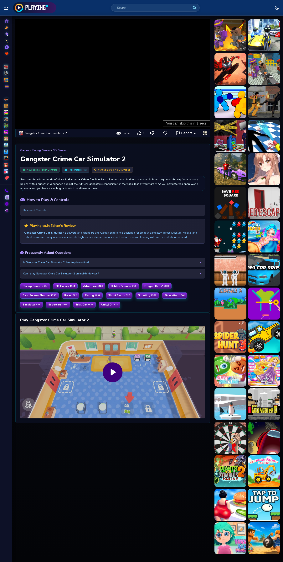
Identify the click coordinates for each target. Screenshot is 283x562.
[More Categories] (6, 86)
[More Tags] (6, 178)
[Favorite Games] (6, 53)
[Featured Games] (6, 40)
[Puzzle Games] (6, 80)
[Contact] (6, 191)
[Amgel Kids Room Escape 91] (230, 270)
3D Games (59, 150)
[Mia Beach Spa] (264, 236)
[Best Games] (6, 34)
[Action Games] (6, 73)
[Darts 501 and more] (230, 438)
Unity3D (109, 304)
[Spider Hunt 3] (230, 337)
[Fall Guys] (6, 151)
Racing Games (41, 150)
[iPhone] (6, 112)
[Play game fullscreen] (205, 133)
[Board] (6, 145)
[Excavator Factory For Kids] (264, 471)
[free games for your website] (6, 119)
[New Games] (6, 27)
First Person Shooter (39, 295)
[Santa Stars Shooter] (230, 236)
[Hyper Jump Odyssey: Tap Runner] (264, 505)
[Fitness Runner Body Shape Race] (230, 505)
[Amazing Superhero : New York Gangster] (230, 69)
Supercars (58, 304)
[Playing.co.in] (34, 8)
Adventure (93, 286)
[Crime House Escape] (230, 136)
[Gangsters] (264, 404)
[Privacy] (6, 210)
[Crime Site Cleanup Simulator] (264, 136)
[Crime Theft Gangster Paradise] (230, 169)
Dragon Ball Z (156, 286)
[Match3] (6, 138)
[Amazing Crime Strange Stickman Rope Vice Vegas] (264, 35)
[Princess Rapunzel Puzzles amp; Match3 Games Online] (264, 371)
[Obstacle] (6, 171)
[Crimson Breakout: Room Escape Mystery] (264, 203)
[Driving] (6, 99)
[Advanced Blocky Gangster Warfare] (230, 35)
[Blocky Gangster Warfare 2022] (264, 69)
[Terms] (6, 197)
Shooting (147, 295)
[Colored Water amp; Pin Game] (264, 304)
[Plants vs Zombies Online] (230, 471)
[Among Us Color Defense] (264, 438)
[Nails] (6, 132)
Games (24, 150)
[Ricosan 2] (230, 304)
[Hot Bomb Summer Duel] (264, 538)
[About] (6, 204)
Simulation (174, 295)
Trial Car (84, 304)
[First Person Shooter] (6, 125)
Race (70, 295)
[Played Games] (6, 47)
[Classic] (6, 106)
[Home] (6, 21)
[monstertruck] (6, 158)
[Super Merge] (230, 371)
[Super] (6, 165)
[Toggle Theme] (277, 7)
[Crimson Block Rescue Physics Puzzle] (230, 203)
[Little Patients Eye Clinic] (230, 538)
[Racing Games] (6, 66)
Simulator (31, 304)
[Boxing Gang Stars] (230, 102)
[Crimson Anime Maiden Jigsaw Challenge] (264, 169)
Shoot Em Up (119, 295)
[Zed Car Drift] (264, 270)
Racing (92, 295)
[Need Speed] (264, 337)
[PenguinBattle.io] (230, 404)
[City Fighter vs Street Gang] (264, 102)
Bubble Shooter (123, 286)
